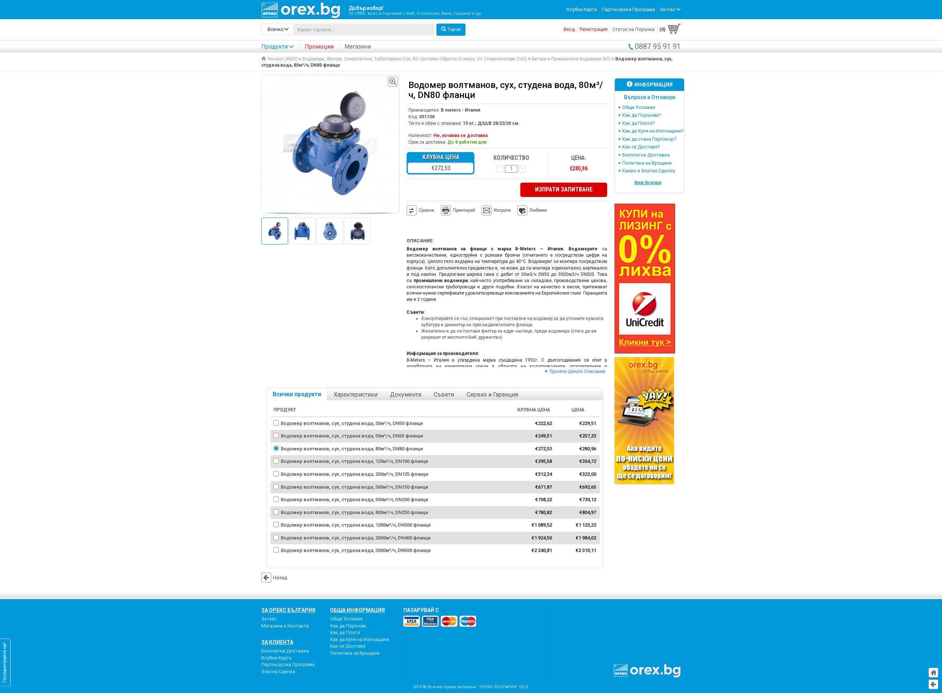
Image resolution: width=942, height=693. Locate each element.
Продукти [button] (274, 46)
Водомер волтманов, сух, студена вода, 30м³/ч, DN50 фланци (352, 423)
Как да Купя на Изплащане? (653, 131)
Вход (569, 29)
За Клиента (277, 642)
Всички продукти (297, 394)
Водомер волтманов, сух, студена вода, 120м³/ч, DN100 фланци (354, 461)
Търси (454, 29)
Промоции (319, 46)
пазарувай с (421, 610)
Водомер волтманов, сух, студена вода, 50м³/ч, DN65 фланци (352, 436)
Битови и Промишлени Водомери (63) (571, 58)
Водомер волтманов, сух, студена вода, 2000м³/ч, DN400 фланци (356, 538)
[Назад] (933, 684)
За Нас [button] (668, 9)
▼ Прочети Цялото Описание (574, 371)
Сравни (426, 210)
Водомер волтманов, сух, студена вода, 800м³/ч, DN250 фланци (354, 512)
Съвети (444, 394)
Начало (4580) (283, 58)
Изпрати (502, 210)
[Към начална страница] (933, 673)
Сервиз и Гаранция (492, 394)
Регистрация (594, 29)
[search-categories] (277, 29)
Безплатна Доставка (646, 155)
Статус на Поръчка (633, 29)
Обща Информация (357, 610)
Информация (653, 85)
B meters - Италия (460, 110)
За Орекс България (288, 610)
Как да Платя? (638, 123)
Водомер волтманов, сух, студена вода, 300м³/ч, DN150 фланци (354, 487)
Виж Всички (647, 182)
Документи (405, 394)
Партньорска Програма (628, 9)
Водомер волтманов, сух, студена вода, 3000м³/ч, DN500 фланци (356, 550)
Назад (280, 577)
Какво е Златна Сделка (648, 170)
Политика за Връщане (647, 163)
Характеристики (356, 394)
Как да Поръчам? (641, 115)
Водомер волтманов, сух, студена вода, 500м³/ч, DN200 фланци (354, 499)
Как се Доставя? (641, 146)
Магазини (357, 46)
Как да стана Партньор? (649, 139)
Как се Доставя (347, 646)
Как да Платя (345, 632)
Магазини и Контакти (285, 626)
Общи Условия (638, 107)
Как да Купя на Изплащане (359, 639)
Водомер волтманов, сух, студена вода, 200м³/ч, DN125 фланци (354, 474)
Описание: (420, 240)
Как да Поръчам (348, 626)
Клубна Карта (582, 9)
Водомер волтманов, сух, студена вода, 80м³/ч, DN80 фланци (352, 448)
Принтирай (464, 210)
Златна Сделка (278, 671)
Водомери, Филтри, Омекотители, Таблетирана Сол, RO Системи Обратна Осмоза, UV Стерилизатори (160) (414, 58)
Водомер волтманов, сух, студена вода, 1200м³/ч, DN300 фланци (356, 525)
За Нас (268, 619)
